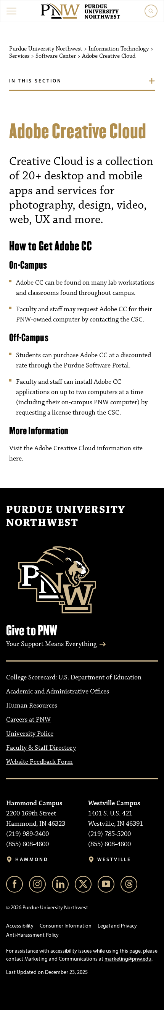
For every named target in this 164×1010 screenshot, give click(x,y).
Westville (114, 859)
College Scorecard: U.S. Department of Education (73, 677)
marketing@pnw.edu (128, 959)
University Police (29, 734)
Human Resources (31, 705)
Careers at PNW (28, 720)
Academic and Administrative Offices (57, 691)
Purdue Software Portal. (97, 365)
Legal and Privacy (117, 926)
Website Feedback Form (39, 762)
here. (16, 458)
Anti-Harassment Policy (32, 935)
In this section (35, 81)
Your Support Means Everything (51, 644)
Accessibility (20, 926)
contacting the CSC (116, 319)
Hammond (31, 859)
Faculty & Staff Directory (41, 748)
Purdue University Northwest (65, 516)
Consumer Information (66, 926)
